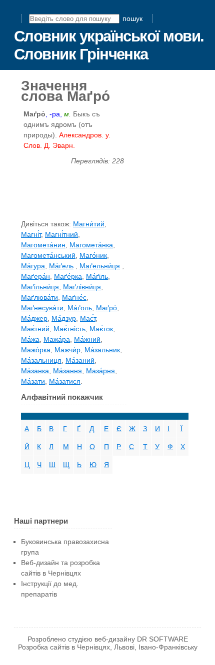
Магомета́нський (48, 255)
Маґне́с (74, 297)
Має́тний (35, 329)
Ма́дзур (64, 318)
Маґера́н (35, 276)
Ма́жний (87, 339)
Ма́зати (33, 381)
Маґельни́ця (100, 266)
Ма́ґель (61, 266)
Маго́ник (93, 255)
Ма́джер (34, 318)
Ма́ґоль (80, 308)
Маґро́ (106, 308)
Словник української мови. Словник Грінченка (109, 45)
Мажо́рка (35, 350)
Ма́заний (80, 360)
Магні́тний (61, 234)
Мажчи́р (67, 350)
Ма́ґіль (97, 276)
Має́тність (70, 329)
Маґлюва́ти (39, 297)
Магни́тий (88, 224)
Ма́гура (33, 266)
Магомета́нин (43, 245)
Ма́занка (35, 371)
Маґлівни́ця (82, 287)
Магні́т (31, 234)
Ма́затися (64, 381)
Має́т (88, 318)
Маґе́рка (68, 276)
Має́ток (101, 329)
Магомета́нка (91, 245)
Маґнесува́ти (42, 308)
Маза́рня (100, 371)
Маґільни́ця (40, 287)
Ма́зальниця (41, 360)
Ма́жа (30, 339)
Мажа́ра (57, 339)
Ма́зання (67, 371)
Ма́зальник (102, 350)
